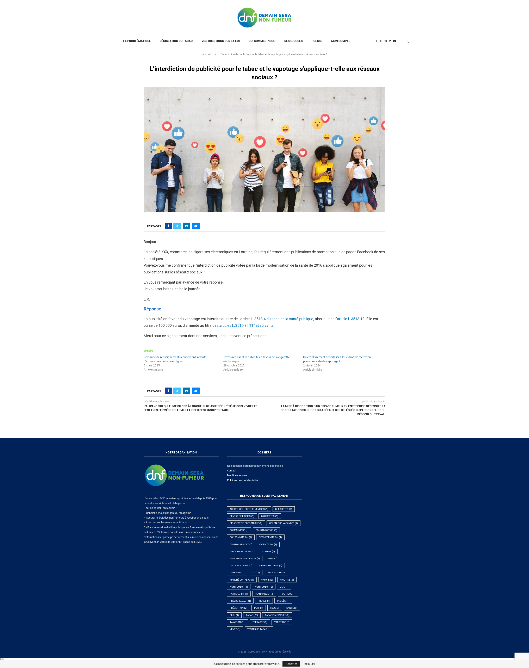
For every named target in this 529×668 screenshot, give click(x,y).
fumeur (268, 551)
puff (258, 608)
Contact (231, 470)
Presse (317, 41)
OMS (284, 587)
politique (288, 594)
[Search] (407, 41)
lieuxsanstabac (270, 565)
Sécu (234, 615)
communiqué (239, 530)
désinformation (270, 537)
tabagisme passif (277, 615)
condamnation (266, 530)
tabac (252, 615)
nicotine (287, 580)
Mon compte (340, 41)
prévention (238, 608)
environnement (241, 544)
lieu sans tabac (241, 565)
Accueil (206, 54)
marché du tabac (242, 580)
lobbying (237, 572)
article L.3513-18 (351, 319)
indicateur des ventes (245, 558)
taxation (237, 622)
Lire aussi (309, 663)
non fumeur (264, 587)
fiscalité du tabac (242, 551)
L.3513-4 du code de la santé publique (282, 319)
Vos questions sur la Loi (220, 41)
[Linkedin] (390, 41)
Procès (283, 601)
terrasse (260, 622)
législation (276, 572)
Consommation (241, 537)
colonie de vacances (283, 523)
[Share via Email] (196, 226)
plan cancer (264, 594)
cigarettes (269, 516)
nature (267, 580)
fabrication (268, 544)
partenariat (239, 594)
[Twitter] (380, 41)
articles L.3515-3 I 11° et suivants (246, 325)
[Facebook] (376, 41)
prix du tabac (240, 601)
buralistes (283, 509)
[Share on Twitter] (177, 226)
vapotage (282, 622)
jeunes (273, 558)
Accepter (291, 664)
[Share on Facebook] (168, 226)
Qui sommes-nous (262, 41)
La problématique (137, 41)
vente (235, 629)
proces (264, 601)
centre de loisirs (242, 516)
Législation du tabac (176, 41)
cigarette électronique (246, 523)
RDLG (274, 608)
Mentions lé (234, 475)
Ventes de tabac (258, 629)
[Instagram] (385, 41)
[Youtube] (394, 41)
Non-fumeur (239, 587)
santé (291, 608)
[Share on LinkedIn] (186, 226)
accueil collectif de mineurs (249, 509)
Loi (255, 572)
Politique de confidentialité (242, 480)
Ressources (293, 41)
